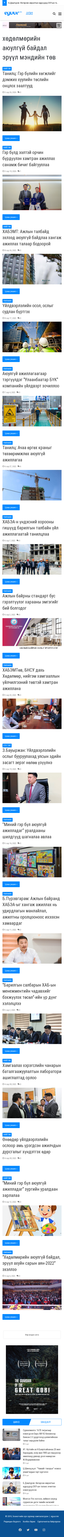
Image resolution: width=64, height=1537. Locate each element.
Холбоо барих (29, 1521)
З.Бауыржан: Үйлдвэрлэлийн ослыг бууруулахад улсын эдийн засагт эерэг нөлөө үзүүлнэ (31, 756)
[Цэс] (60, 15)
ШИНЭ (16, 1422)
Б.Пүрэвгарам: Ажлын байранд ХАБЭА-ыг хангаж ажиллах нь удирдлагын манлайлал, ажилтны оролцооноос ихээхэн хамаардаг (31, 911)
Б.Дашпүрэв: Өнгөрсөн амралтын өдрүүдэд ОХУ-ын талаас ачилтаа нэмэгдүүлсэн (39, 1486)
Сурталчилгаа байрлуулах (48, 1521)
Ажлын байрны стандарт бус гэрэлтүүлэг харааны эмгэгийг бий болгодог (30, 602)
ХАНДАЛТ (46, 1422)
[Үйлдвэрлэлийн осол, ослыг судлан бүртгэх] (32, 337)
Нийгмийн (7, 301)
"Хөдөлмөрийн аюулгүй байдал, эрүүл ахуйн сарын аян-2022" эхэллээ (31, 1263)
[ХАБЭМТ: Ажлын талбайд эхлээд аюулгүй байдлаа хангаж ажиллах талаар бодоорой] (32, 269)
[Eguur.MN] (18, 13)
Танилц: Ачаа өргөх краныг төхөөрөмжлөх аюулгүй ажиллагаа (27, 454)
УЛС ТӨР (7, 745)
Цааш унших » (11, 138)
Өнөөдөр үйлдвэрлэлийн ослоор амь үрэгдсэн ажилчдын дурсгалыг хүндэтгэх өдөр (31, 1146)
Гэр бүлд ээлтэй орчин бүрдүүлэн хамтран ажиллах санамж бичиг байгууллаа (28, 159)
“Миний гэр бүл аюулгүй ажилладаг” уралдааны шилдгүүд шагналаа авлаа (26, 831)
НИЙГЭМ (7, 69)
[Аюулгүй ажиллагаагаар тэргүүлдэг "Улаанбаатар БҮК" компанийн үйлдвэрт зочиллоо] (32, 411)
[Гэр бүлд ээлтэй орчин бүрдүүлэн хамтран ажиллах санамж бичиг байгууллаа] (32, 192)
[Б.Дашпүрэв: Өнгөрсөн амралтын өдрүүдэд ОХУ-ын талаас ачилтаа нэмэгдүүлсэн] (11, 1487)
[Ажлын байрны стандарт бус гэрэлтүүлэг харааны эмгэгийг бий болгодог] (32, 633)
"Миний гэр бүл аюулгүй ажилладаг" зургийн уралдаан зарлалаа (30, 1189)
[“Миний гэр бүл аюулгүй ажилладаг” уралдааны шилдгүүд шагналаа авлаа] (32, 862)
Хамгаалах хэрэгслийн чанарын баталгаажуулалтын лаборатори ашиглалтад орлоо (31, 1072)
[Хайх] (54, 15)
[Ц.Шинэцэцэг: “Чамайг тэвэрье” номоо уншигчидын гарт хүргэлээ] (11, 1473)
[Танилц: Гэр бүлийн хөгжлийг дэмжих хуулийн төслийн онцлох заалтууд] (32, 113)
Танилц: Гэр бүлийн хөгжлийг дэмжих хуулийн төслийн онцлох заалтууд (29, 80)
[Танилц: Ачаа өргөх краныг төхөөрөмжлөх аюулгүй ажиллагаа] (32, 485)
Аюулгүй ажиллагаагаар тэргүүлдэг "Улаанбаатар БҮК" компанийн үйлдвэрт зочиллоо (30, 380)
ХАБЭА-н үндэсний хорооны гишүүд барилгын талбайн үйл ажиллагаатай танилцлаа (30, 528)
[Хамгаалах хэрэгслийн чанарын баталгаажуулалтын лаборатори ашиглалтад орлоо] (32, 1103)
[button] (32, 25)
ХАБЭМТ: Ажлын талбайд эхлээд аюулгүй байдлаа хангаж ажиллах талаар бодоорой (31, 238)
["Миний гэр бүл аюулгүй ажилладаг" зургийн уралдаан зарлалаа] (32, 1220)
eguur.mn (55, 1516)
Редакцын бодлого (12, 1521)
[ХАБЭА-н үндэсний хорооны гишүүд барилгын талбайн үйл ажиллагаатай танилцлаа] (32, 559)
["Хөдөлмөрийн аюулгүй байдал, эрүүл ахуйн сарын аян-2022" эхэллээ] (32, 1294)
